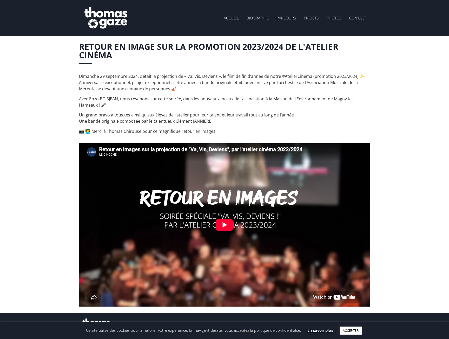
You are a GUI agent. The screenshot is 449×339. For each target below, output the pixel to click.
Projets (311, 17)
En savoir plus (320, 330)
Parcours (286, 17)
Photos (333, 17)
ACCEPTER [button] (351, 330)
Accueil (231, 17)
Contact (357, 17)
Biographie (258, 17)
